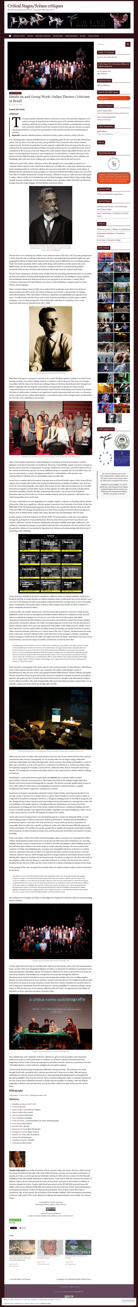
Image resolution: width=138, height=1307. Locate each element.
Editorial (100, 85)
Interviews (58, 36)
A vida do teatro (24, 1095)
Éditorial (107, 85)
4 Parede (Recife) (19, 1107)
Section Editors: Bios (104, 71)
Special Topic (19, 36)
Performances (71, 36)
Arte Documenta (18, 1115)
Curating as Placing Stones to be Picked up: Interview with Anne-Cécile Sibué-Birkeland (20, 1258)
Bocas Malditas (18, 1118)
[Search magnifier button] (128, 98)
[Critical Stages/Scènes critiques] (10, 36)
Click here (100, 57)
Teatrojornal (17, 1143)
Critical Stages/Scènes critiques (35, 6)
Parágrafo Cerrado (19, 1132)
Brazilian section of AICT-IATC (24, 1104)
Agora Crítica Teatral (20, 1110)
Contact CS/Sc (64, 1287)
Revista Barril (17, 1137)
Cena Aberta (17, 1123)
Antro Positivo (17, 1112)
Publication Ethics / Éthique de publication (113, 229)
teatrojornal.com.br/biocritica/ (49, 617)
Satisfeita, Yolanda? (20, 1140)
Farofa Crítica (17, 1126)
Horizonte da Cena (19, 1129)
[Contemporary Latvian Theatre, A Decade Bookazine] (50, 1247)
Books (82, 36)
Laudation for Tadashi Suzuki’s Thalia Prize (75, 1279)
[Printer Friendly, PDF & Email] (15, 1220)
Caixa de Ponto (18, 1121)
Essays (30, 36)
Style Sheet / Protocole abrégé (108, 240)
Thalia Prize (93, 36)
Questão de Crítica (19, 1135)
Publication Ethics (74, 1287)
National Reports (43, 36)
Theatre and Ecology (104, 120)
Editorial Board (102, 74)
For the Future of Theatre (19, 1279)
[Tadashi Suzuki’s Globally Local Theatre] (78, 1247)
